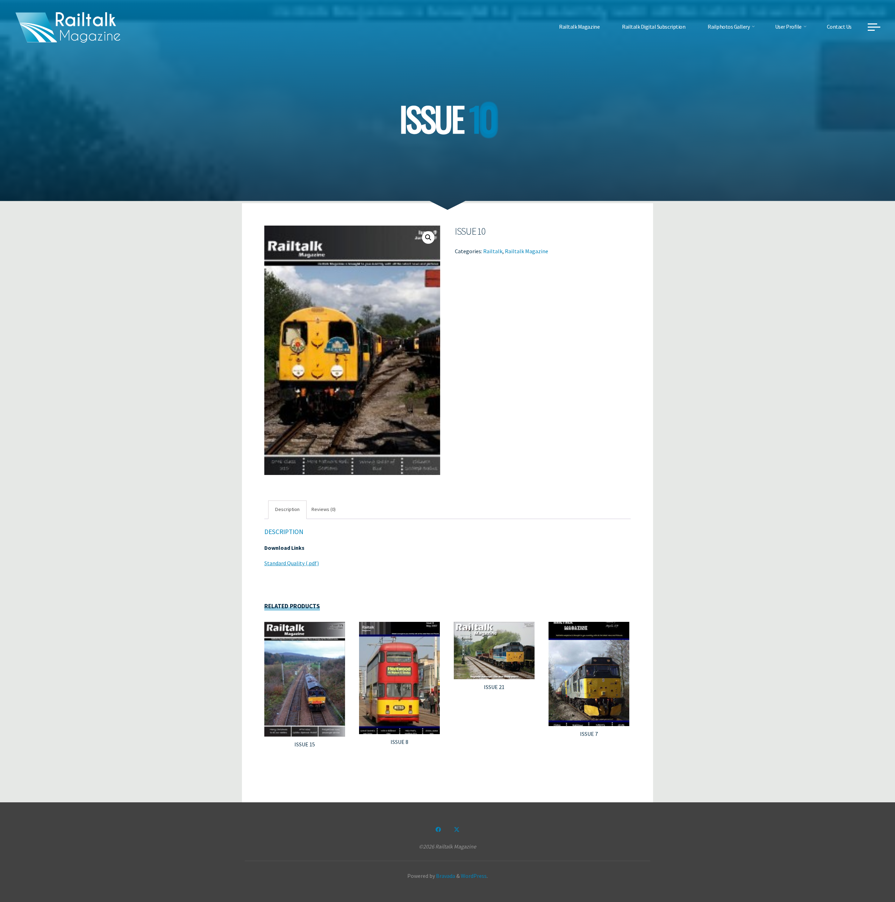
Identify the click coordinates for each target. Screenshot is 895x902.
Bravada (445, 875)
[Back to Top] (868, 875)
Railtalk (492, 250)
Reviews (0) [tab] (324, 509)
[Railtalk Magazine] (68, 26)
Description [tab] (287, 509)
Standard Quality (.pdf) (291, 563)
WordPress (474, 875)
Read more (304, 676)
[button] (428, 237)
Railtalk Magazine (526, 250)
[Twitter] (456, 829)
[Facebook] (438, 829)
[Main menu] (874, 26)
